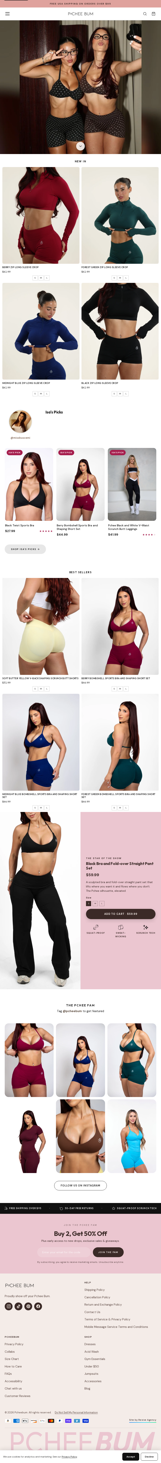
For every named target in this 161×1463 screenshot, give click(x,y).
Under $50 (91, 1366)
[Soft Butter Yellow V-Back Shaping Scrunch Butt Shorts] (41, 626)
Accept (130, 1456)
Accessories (93, 1381)
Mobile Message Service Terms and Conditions (116, 1327)
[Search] (145, 13)
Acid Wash (91, 1352)
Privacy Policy (14, 1344)
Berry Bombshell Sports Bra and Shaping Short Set (115, 678)
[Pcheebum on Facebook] (38, 1306)
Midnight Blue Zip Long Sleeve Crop (26, 383)
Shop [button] (88, 1337)
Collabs (10, 1352)
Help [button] (87, 1282)
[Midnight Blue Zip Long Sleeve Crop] (41, 331)
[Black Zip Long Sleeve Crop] (120, 331)
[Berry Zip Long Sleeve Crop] (41, 215)
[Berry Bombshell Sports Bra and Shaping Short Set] (120, 626)
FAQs (8, 1374)
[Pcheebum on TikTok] (18, 1306)
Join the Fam (108, 1252)
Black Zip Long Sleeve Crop (99, 383)
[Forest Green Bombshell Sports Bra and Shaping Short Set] (120, 742)
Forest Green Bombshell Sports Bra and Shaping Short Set (118, 796)
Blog (87, 1389)
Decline (149, 1456)
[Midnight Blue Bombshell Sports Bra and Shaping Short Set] (41, 742)
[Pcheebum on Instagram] (9, 1306)
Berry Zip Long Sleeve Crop (20, 267)
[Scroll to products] (80, 147)
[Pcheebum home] (19, 1285)
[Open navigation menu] (7, 13)
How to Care (13, 1366)
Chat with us (13, 1389)
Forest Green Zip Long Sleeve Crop (104, 267)
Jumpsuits (91, 1374)
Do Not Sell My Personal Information (76, 1412)
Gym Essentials (94, 1359)
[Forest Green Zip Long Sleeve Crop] (120, 215)
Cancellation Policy (97, 1297)
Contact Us (92, 1312)
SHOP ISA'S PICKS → (25, 549)
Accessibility (13, 1381)
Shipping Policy (94, 1290)
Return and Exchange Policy (103, 1305)
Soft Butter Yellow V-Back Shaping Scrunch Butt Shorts (40, 678)
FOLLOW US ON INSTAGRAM (81, 1185)
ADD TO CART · (120, 914)
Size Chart (12, 1359)
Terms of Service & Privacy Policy (107, 1319)
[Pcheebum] (80, 13)
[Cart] (153, 13)
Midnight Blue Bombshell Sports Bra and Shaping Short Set (39, 796)
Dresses (90, 1344)
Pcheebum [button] (12, 1337)
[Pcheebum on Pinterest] (28, 1306)
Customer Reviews (17, 1396)
